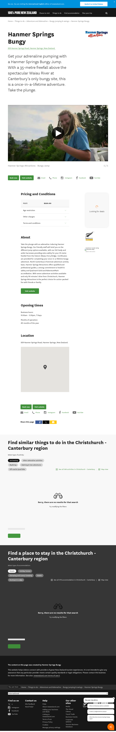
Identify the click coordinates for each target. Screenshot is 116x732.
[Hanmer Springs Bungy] (96, 34)
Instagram (15, 708)
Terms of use (47, 719)
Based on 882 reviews (90, 251)
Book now (13, 178)
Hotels (39, 575)
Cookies (45, 725)
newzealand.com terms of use (47, 675)
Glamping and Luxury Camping (21, 575)
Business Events (71, 717)
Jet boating (14, 460)
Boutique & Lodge (16, 580)
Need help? (29, 707)
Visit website (27, 178)
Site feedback (30, 704)
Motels (12, 571)
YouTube (14, 714)
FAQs (44, 704)
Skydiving (13, 465)
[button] (44, 13)
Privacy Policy (47, 722)
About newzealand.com (50, 707)
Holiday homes (25, 571)
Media (68, 706)
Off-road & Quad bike (17, 469)
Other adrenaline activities (32, 460)
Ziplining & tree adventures (31, 465)
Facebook (15, 711)
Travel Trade (70, 714)
